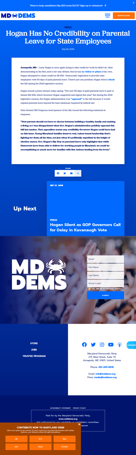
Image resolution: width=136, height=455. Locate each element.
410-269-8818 (106, 367)
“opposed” (76, 98)
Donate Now (124, 15)
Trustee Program (34, 356)
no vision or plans (91, 71)
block (112, 79)
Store (34, 343)
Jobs (34, 350)
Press (68, 27)
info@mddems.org (105, 374)
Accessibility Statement (60, 408)
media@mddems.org (105, 377)
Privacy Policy (79, 408)
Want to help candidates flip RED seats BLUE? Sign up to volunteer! (66, 5)
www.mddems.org (68, 419)
